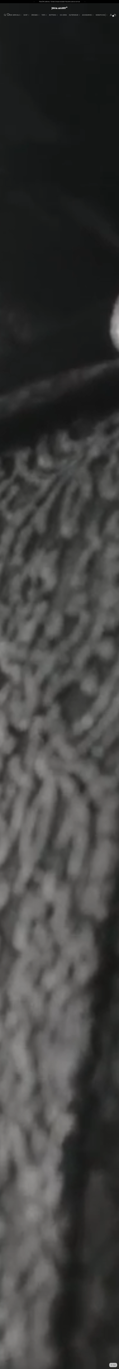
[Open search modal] (5, 15)
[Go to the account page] (110, 15)
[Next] (85, 1)
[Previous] (34, 1)
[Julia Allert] (59, 8)
